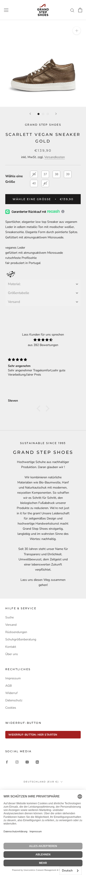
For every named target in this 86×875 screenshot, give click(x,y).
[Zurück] (30, 114)
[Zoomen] (76, 30)
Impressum (13, 678)
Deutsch (67, 871)
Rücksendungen (16, 632)
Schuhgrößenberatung (20, 639)
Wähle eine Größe (14, 179)
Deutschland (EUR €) (41, 781)
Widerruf (11, 693)
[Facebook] (6, 761)
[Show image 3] (48, 114)
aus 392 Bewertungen (43, 345)
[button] (43, 284)
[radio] (34, 174)
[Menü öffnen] (6, 10)
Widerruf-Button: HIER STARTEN (32, 734)
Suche (9, 617)
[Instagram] (17, 761)
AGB (8, 686)
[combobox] (71, 870)
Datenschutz (13, 700)
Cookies (10, 708)
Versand (11, 625)
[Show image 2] (43, 114)
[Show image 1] (38, 114)
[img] (43, 339)
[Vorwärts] (56, 114)
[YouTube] (27, 761)
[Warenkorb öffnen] (80, 10)
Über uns (11, 654)
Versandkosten (54, 157)
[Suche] (72, 10)
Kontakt (10, 647)
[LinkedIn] (37, 761)
